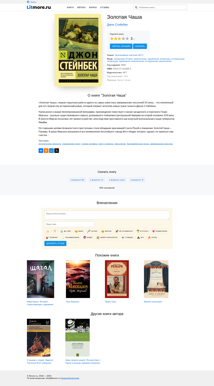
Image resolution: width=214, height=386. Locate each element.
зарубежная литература (159, 59)
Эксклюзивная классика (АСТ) (129, 55)
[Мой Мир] (51, 150)
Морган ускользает (153, 301)
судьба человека (89, 144)
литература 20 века (123, 59)
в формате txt (96, 180)
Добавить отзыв (55, 243)
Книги (70, 7)
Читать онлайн (121, 46)
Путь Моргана (72, 301)
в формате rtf (137, 180)
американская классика (161, 144)
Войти (33, 2)
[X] (56, 150)
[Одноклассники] (46, 150)
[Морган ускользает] (156, 297)
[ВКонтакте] (41, 150)
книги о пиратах (106, 144)
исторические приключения (158, 61)
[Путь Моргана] (78, 297)
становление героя (71, 144)
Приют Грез (110, 301)
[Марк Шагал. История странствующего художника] (40, 297)
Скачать (140, 46)
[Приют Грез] (117, 297)
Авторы (81, 7)
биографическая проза (138, 144)
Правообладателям (70, 378)
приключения (140, 59)
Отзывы (104, 7)
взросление (120, 144)
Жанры (93, 7)
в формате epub (117, 180)
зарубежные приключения (131, 61)
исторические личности (50, 144)
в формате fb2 (77, 180)
